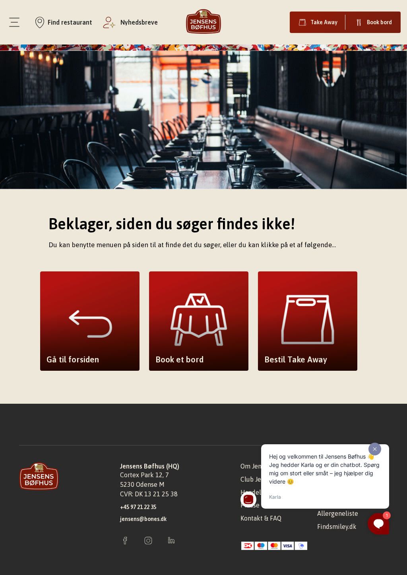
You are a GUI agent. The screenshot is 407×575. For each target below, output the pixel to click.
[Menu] (14, 22)
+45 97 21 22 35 (138, 507)
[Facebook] (125, 541)
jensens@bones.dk (143, 519)
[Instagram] (148, 541)
